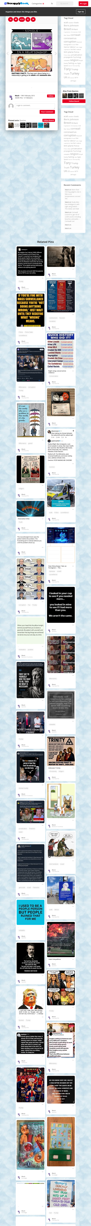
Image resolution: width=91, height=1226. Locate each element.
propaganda (68, 57)
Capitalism (67, 32)
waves (72, 78)
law (72, 49)
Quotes (22, 120)
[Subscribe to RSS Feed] (51, 3)
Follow (50, 96)
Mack (23, 287)
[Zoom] (27, 19)
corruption (70, 41)
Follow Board (49, 120)
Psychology (77, 57)
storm (70, 66)
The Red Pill (25, 289)
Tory (67, 69)
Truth (66, 73)
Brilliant (74, 29)
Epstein (21, 1020)
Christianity (74, 32)
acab (66, 22)
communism (53, 318)
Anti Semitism (53, 864)
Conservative (53, 376)
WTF (76, 77)
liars (74, 49)
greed (30, 443)
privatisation (76, 55)
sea (75, 63)
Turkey (74, 73)
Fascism (79, 42)
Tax (29, 605)
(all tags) (73, 81)
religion (74, 60)
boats (76, 22)
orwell (59, 571)
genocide (22, 887)
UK (65, 77)
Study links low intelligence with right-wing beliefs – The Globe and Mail (72, 205)
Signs (79, 63)
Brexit (67, 29)
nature (78, 49)
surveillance (23, 335)
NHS (65, 52)
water (21, 832)
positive (30, 650)
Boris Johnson (71, 25)
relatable (66, 60)
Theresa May (76, 66)
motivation (22, 650)
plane (71, 52)
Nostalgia (54, 425)
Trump (74, 69)
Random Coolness (27, 657)
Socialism (52, 321)
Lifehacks (24, 1062)
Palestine (36, 887)
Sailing (71, 63)
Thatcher (32, 829)
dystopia (52, 571)
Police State (67, 55)
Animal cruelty (23, 788)
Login (84, 4)
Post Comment (47, 112)
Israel (73, 44)
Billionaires (22, 387)
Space (66, 66)
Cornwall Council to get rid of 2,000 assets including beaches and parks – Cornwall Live (73, 216)
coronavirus (70, 38)
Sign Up (81, 12)
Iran (50, 1213)
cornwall (75, 34)
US (68, 77)
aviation (71, 23)
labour (73, 47)
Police (76, 52)
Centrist (51, 467)
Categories (37, 3)
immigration (68, 45)
